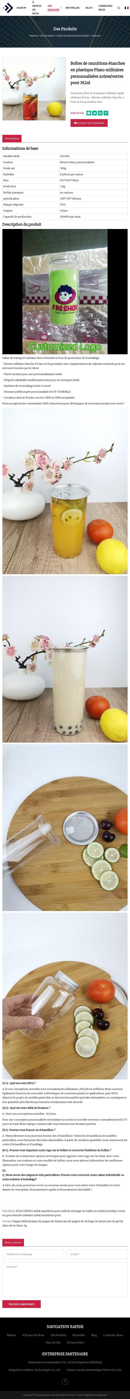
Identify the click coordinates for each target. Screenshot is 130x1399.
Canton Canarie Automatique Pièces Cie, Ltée (93, 1369)
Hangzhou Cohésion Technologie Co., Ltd (34, 1369)
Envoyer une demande (90, 122)
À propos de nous (36, 8)
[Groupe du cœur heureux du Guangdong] (7, 8)
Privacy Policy (75, 1342)
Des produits (53, 7)
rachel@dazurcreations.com (94, 1395)
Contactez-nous (106, 7)
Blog (89, 7)
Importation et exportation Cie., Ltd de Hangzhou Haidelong (65, 1362)
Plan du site (53, 1342)
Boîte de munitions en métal (73, 35)
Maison (21, 7)
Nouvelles (72, 7)
